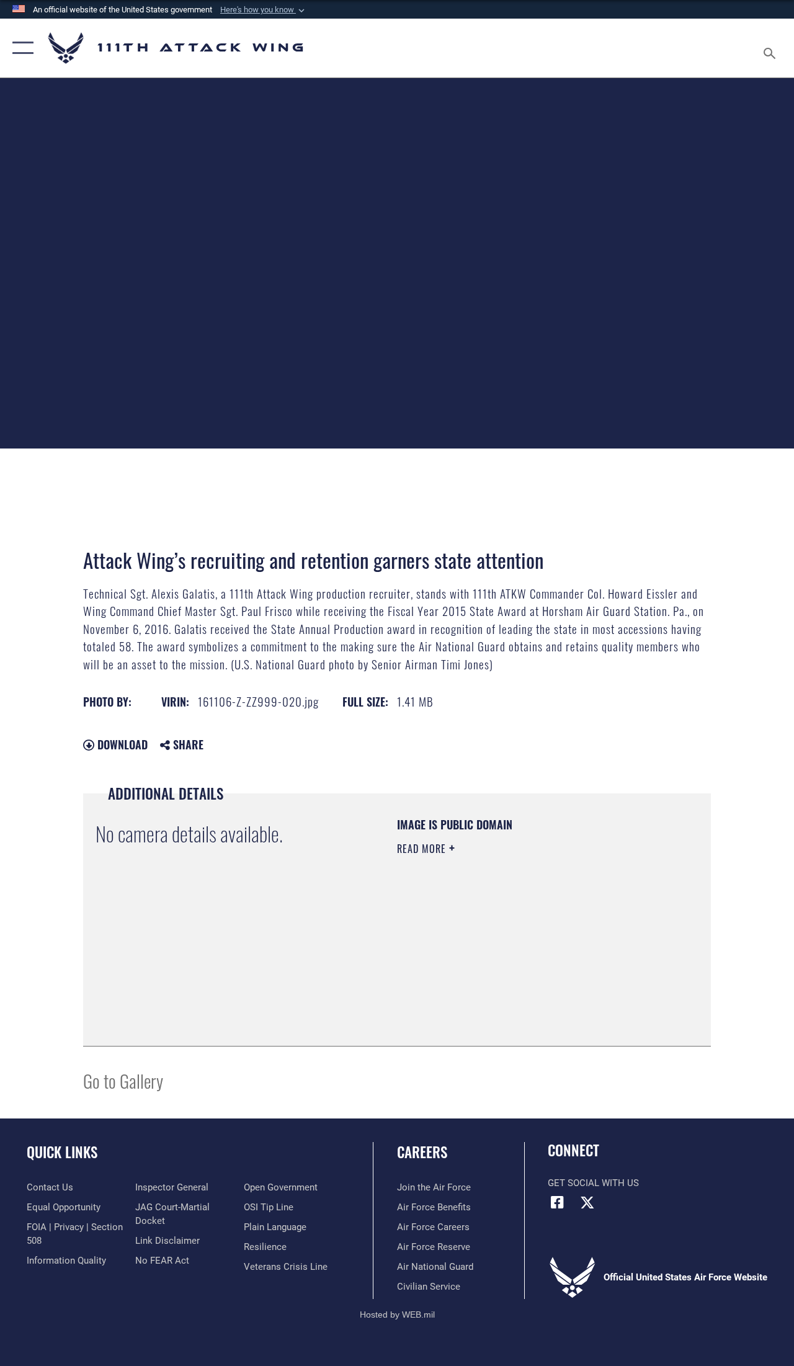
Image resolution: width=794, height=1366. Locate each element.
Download (121, 744)
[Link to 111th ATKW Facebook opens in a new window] (557, 1202)
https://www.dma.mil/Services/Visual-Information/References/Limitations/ (508, 953)
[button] (263, 10)
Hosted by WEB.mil (397, 1314)
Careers (422, 1152)
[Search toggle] (771, 47)
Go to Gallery (123, 1080)
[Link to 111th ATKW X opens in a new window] (587, 1202)
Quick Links (62, 1152)
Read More (423, 848)
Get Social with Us (593, 1183)
